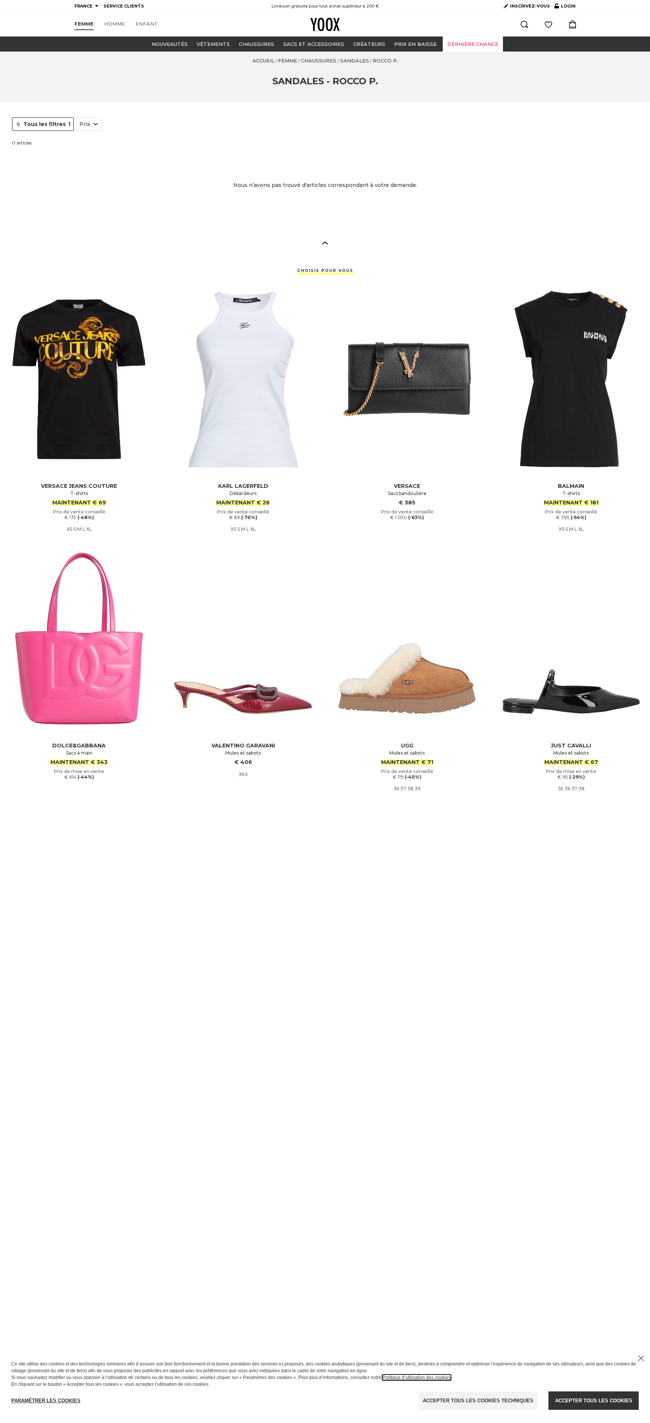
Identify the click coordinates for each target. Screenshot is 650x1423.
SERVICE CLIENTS (123, 6)
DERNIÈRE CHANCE (472, 44)
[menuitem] (84, 24)
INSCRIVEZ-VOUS (530, 6)
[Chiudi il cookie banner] (641, 1358)
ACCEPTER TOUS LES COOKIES (593, 1400)
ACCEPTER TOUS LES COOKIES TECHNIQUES (478, 1400)
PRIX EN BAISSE (415, 44)
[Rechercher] (524, 24)
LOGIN (565, 7)
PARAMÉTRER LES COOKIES (45, 1400)
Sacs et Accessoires (313, 44)
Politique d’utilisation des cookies (417, 1377)
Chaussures (256, 44)
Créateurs (369, 44)
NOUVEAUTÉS (170, 44)
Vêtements (213, 44)
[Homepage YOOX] (325, 24)
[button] (325, 243)
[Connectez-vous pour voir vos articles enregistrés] (548, 24)
